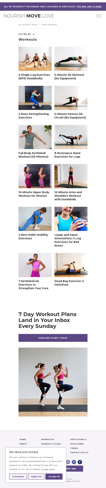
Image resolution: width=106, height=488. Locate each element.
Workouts (27, 39)
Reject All (36, 476)
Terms (74, 448)
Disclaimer (77, 444)
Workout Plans (51, 444)
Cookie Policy (48, 469)
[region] (36, 464)
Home (23, 439)
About (23, 444)
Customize (18, 476)
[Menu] (98, 16)
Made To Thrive (73, 481)
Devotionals (78, 439)
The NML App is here (88, 6)
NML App (71, 468)
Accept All (54, 476)
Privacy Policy (79, 452)
